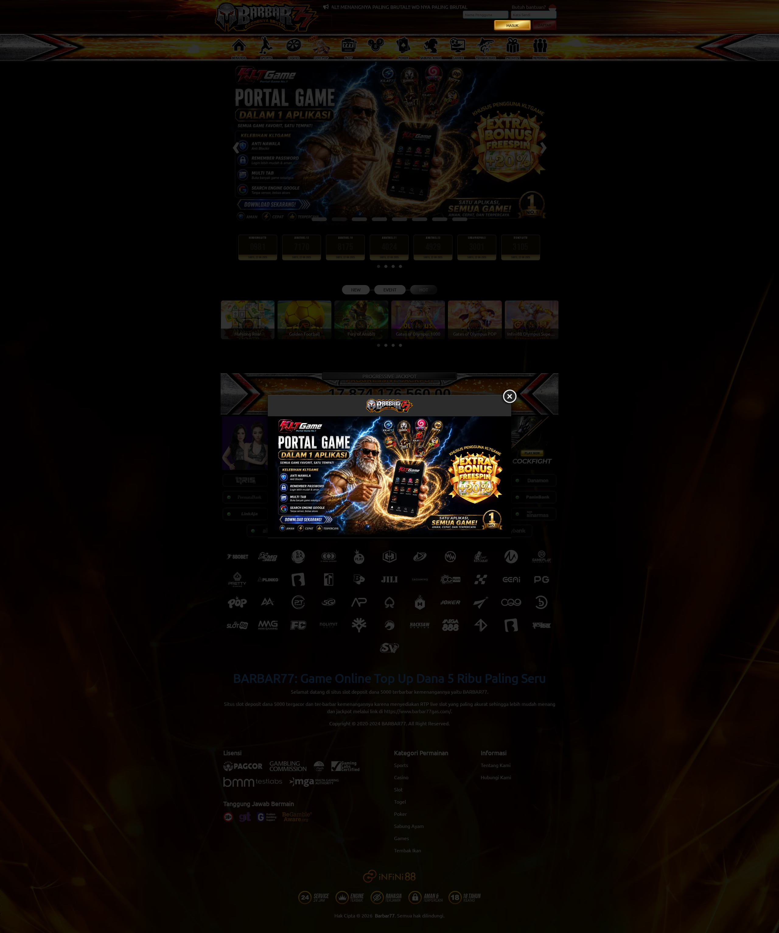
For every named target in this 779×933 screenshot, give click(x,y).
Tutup (510, 397)
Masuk (512, 25)
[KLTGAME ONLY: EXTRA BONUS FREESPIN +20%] (389, 477)
